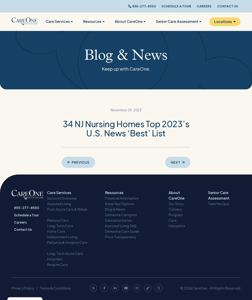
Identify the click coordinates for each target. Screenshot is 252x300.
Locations (223, 21)
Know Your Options (119, 204)
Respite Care (57, 264)
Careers (204, 6)
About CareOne (129, 21)
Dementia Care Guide (122, 231)
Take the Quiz (218, 204)
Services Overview (61, 198)
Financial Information (122, 198)
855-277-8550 (144, 6)
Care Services (58, 21)
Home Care (56, 231)
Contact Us (227, 6)
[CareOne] (24, 21)
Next (175, 162)
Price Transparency (120, 237)
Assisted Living (59, 204)
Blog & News (115, 209)
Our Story (176, 204)
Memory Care (57, 220)
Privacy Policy (23, 288)
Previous (80, 162)
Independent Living (62, 237)
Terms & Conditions (55, 288)
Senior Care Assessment (177, 21)
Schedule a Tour (176, 6)
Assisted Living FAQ (120, 226)
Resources (92, 21)
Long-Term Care (60, 226)
